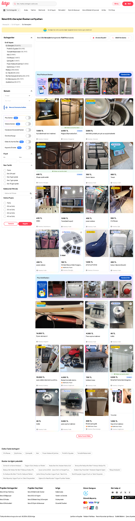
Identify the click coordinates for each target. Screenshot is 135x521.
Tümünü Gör (125, 75)
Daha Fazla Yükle (84, 436)
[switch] (28, 117)
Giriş (116, 4)
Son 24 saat (11, 174)
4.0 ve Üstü (11, 213)
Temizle (11, 224)
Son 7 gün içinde (12, 180)
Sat (129, 4)
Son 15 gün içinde (13, 184)
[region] (84, 86)
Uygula (25, 224)
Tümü (9, 170)
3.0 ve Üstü (11, 206)
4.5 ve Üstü (11, 216)
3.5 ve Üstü (11, 210)
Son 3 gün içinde (12, 177)
